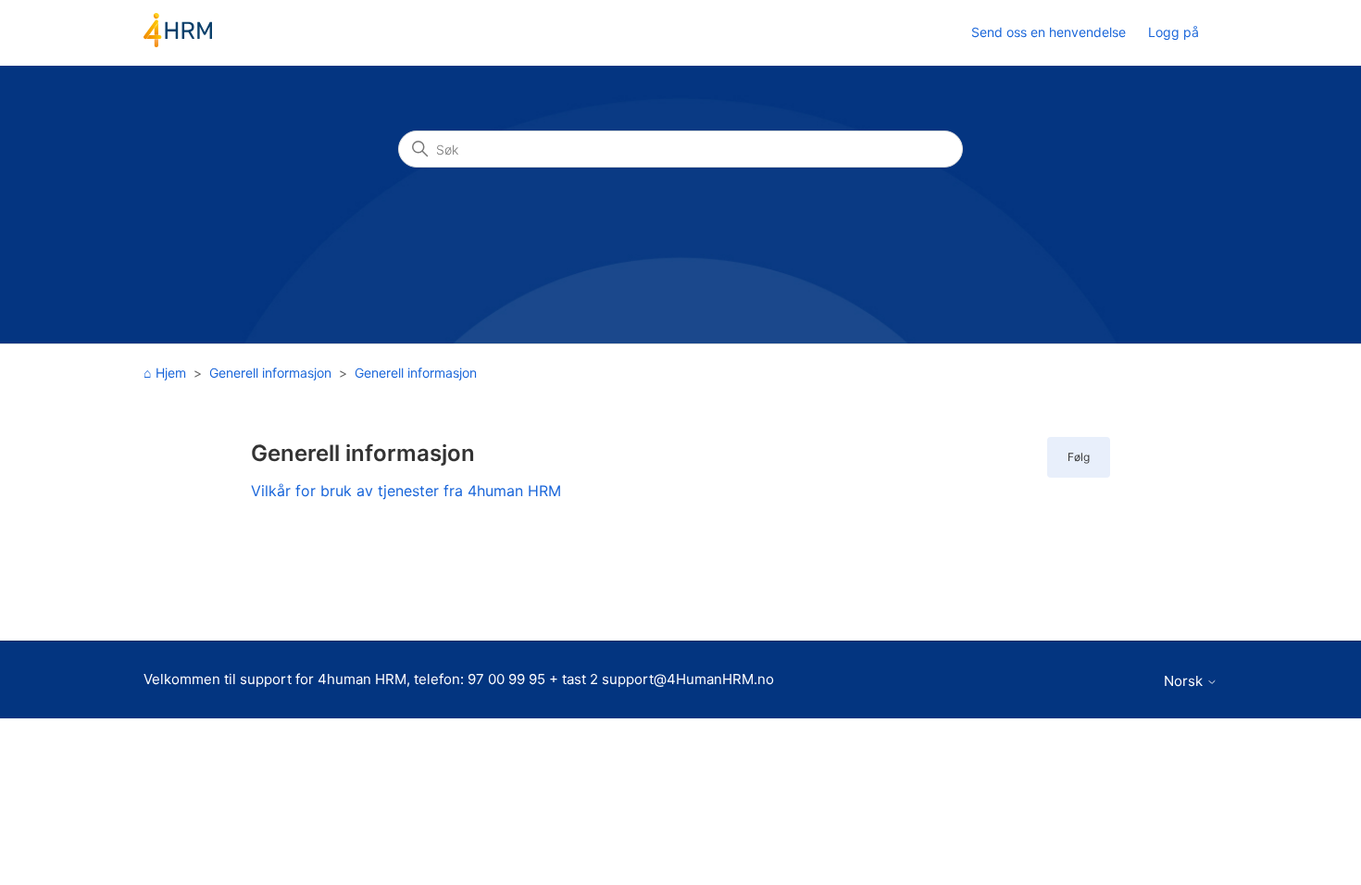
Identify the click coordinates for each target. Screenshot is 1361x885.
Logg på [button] (1173, 32)
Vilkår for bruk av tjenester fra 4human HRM (406, 490)
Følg (1079, 457)
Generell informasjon (270, 372)
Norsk (1185, 681)
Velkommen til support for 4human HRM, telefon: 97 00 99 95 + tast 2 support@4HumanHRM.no (459, 679)
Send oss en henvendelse (1048, 32)
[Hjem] (178, 42)
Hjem (171, 372)
